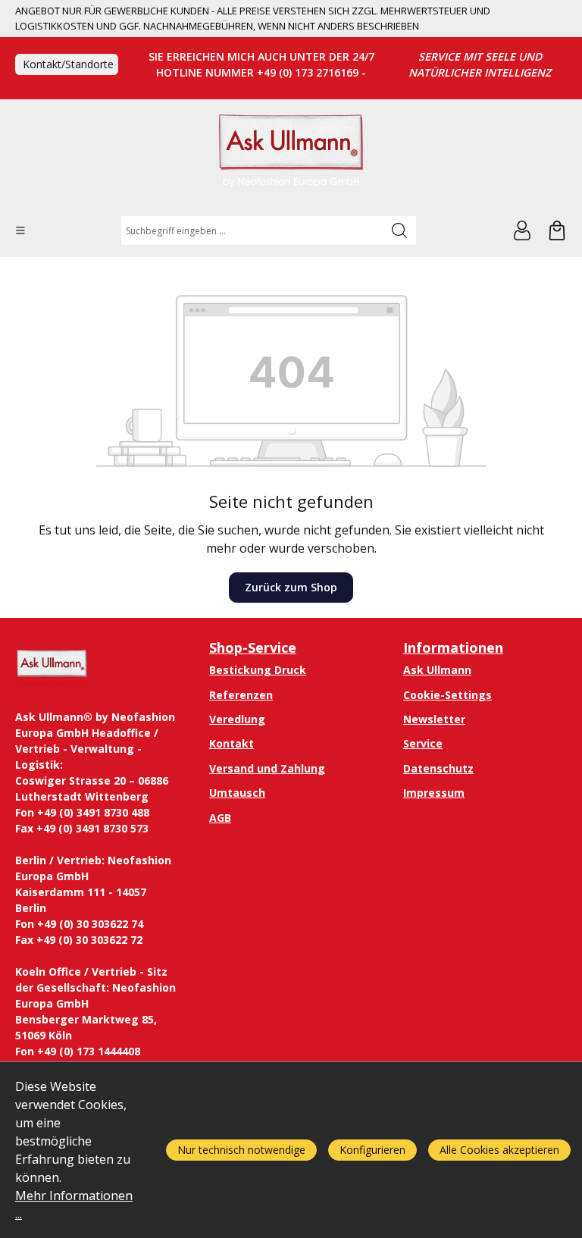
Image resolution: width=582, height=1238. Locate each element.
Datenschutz (438, 768)
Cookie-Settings (447, 695)
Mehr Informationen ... (74, 1204)
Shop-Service (252, 647)
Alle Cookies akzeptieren (499, 1149)
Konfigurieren (372, 1149)
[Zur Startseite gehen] (291, 157)
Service (423, 743)
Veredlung (237, 719)
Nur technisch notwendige (241, 1149)
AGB (220, 817)
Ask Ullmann (437, 670)
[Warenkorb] (557, 230)
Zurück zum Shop (291, 587)
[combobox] (251, 230)
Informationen (453, 647)
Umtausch (237, 792)
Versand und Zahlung (267, 768)
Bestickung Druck (257, 670)
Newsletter (434, 719)
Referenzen (241, 695)
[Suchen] (400, 230)
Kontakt (231, 743)
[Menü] (20, 230)
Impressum (434, 792)
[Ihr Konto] (522, 230)
